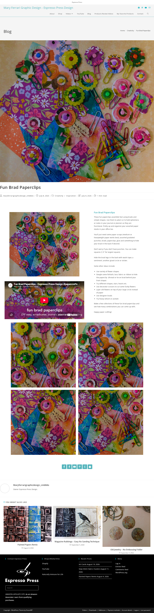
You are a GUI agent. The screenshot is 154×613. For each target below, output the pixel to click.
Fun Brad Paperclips (143, 30)
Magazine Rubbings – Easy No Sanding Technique (77, 541)
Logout (136, 610)
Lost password (145, 610)
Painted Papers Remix (28, 544)
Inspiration (71, 196)
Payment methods (114, 610)
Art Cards (82, 564)
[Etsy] (85, 466)
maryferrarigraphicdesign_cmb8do (18, 196)
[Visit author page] (5, 488)
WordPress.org (121, 572)
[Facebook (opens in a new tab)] (139, 8)
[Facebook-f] (64, 466)
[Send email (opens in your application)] (149, 8)
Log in (118, 563)
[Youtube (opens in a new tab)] (146, 8)
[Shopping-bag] (90, 466)
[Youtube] (74, 466)
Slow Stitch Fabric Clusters (89, 569)
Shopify (45, 563)
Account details (127, 610)
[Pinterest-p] (79, 466)
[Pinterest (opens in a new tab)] (142, 8)
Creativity (59, 196)
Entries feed (120, 566)
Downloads (92, 610)
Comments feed (122, 569)
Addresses (102, 610)
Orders (84, 610)
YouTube (45, 569)
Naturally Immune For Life (52, 574)
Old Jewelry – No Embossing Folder (126, 549)
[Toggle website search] (147, 14)
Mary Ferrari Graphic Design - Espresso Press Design (38, 8)
